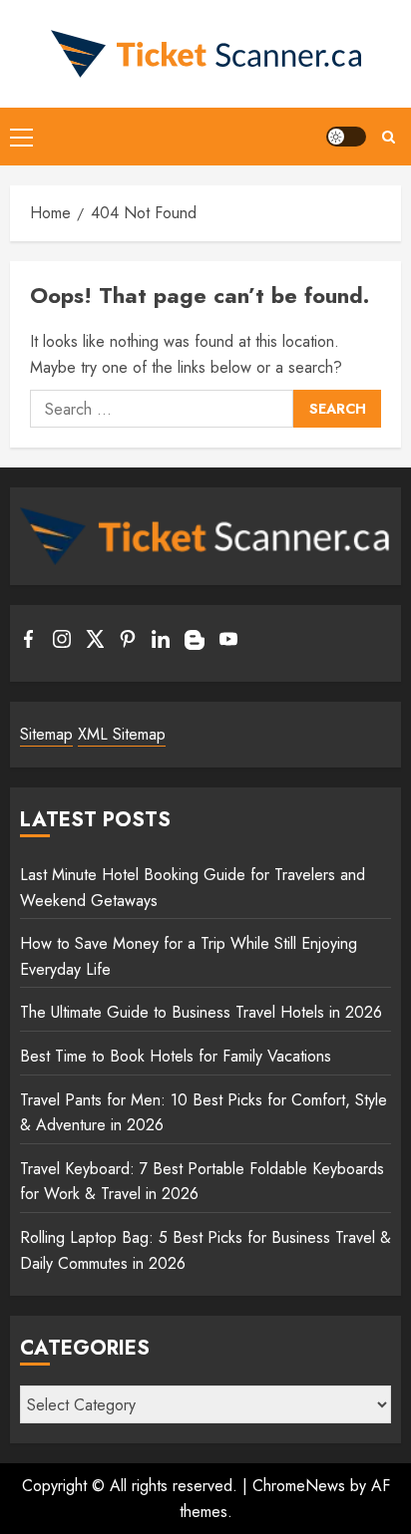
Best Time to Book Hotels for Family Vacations (175, 1056)
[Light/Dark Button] (346, 137)
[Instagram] (62, 643)
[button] (21, 137)
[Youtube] (228, 643)
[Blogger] (195, 645)
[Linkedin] (161, 643)
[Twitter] (95, 643)
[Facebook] (29, 643)
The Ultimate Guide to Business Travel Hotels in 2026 (201, 1012)
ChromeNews (298, 1485)
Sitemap (46, 734)
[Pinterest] (128, 643)
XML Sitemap (122, 734)
